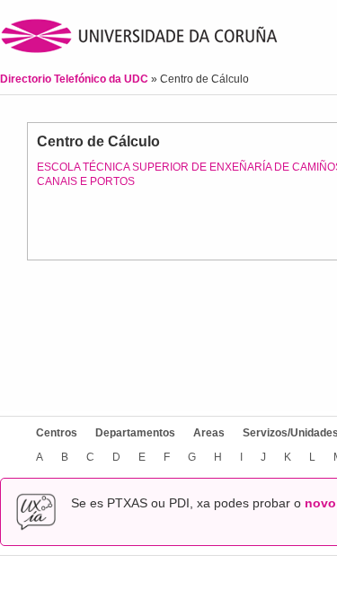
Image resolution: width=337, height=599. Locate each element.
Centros (56, 433)
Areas (209, 433)
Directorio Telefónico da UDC (75, 79)
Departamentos (135, 433)
